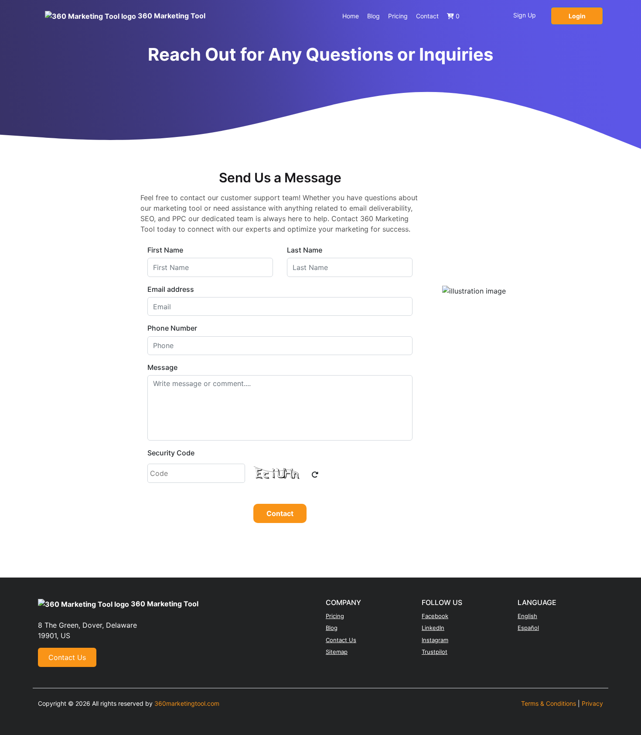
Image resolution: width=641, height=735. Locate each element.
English (527, 615)
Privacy (592, 703)
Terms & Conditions (548, 703)
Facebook (435, 615)
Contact (427, 16)
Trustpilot (434, 651)
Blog (373, 16)
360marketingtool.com (186, 703)
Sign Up (524, 15)
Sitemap (337, 651)
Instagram (435, 639)
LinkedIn (433, 627)
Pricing (398, 16)
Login (577, 16)
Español (528, 627)
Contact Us (67, 657)
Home (350, 16)
